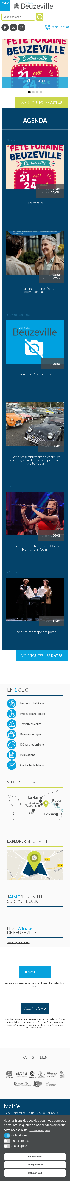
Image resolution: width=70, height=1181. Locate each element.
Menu (5, 2)
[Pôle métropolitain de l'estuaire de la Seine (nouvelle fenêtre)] (52, 1074)
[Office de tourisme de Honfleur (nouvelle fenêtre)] (37, 1084)
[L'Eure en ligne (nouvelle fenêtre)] (21, 1074)
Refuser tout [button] (35, 1172)
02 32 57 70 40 (60, 27)
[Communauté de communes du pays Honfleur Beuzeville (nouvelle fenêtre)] (41, 1074)
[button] (29, 92)
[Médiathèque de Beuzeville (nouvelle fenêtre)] (50, 1084)
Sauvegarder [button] (35, 1156)
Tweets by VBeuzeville (18, 942)
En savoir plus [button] (39, 1130)
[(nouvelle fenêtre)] (9, 1074)
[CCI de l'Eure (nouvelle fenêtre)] (33, 1074)
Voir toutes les (41, 102)
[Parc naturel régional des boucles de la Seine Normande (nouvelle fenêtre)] (62, 1074)
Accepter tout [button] (35, 1164)
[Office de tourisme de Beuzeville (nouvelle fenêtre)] (22, 1084)
